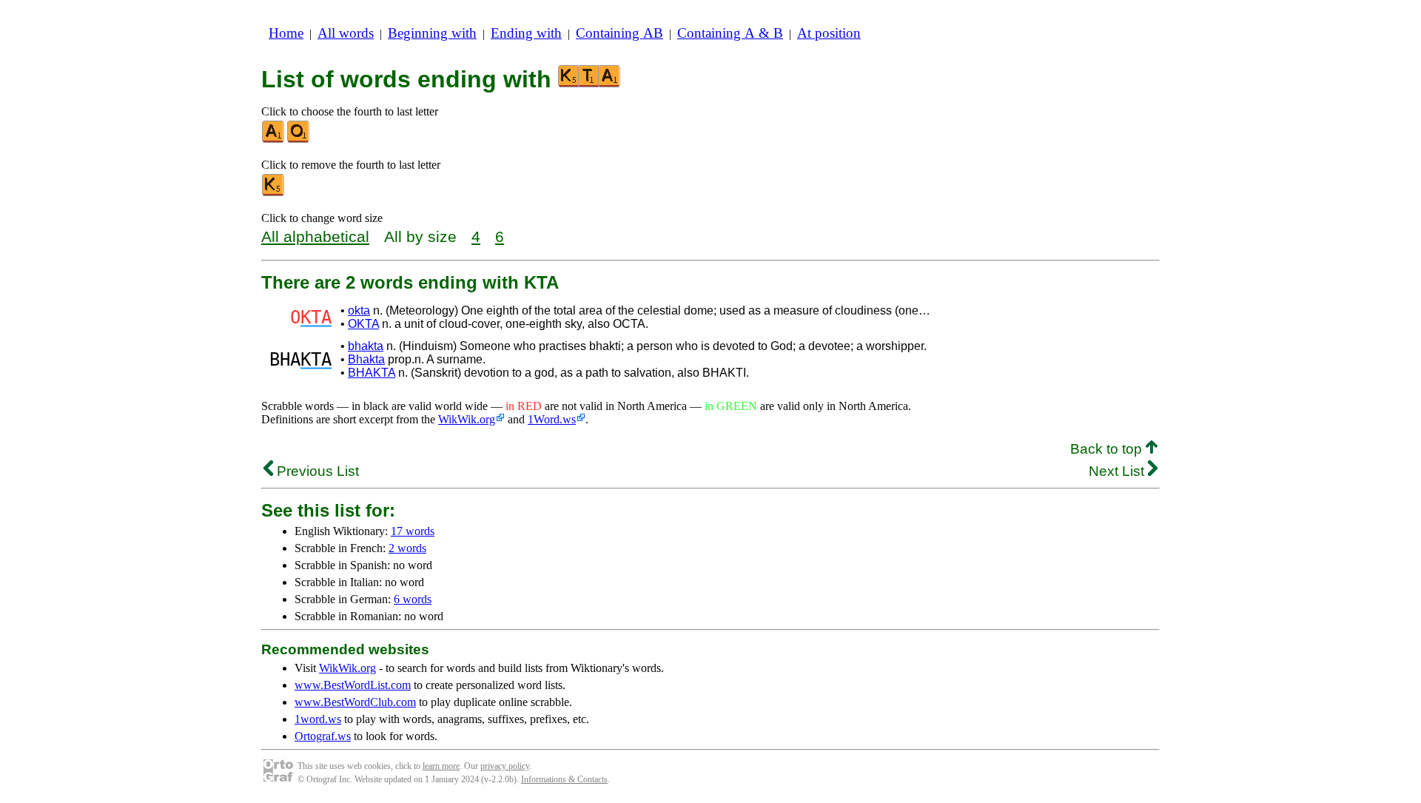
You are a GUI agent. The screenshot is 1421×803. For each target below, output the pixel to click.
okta (359, 310)
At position (829, 33)
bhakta (365, 346)
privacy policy (504, 766)
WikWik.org (466, 419)
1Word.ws (552, 419)
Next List (1118, 471)
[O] (299, 139)
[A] (273, 139)
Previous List (316, 471)
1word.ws (318, 719)
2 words (407, 548)
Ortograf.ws (323, 736)
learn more (441, 766)
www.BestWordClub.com (355, 702)
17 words (412, 531)
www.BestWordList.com (353, 685)
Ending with (526, 33)
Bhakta (366, 359)
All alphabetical (315, 236)
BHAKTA (371, 372)
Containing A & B (730, 33)
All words (346, 33)
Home (286, 33)
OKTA (363, 323)
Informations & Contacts (564, 779)
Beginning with (432, 33)
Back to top (1108, 449)
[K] (273, 193)
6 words (412, 599)
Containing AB (619, 33)
